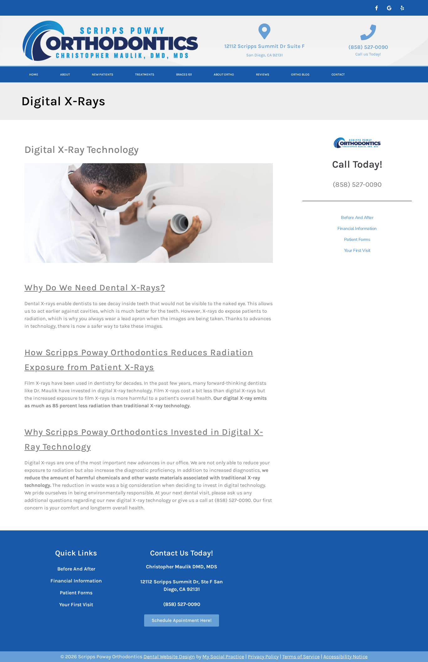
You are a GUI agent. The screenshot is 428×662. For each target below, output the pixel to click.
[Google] (389, 8)
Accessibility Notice (345, 656)
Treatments (144, 74)
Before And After (357, 218)
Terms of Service (301, 656)
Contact (338, 74)
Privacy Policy (263, 656)
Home (33, 74)
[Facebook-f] (376, 8)
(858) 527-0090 (368, 47)
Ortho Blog (300, 74)
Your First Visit (357, 250)
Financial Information (357, 229)
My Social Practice (223, 656)
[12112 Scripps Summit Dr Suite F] (264, 31)
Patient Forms (357, 239)
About (65, 74)
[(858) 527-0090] (368, 32)
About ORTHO (224, 74)
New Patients (102, 74)
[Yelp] (402, 8)
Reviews (262, 74)
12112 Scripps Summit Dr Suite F (264, 46)
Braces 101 (184, 74)
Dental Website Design (169, 656)
